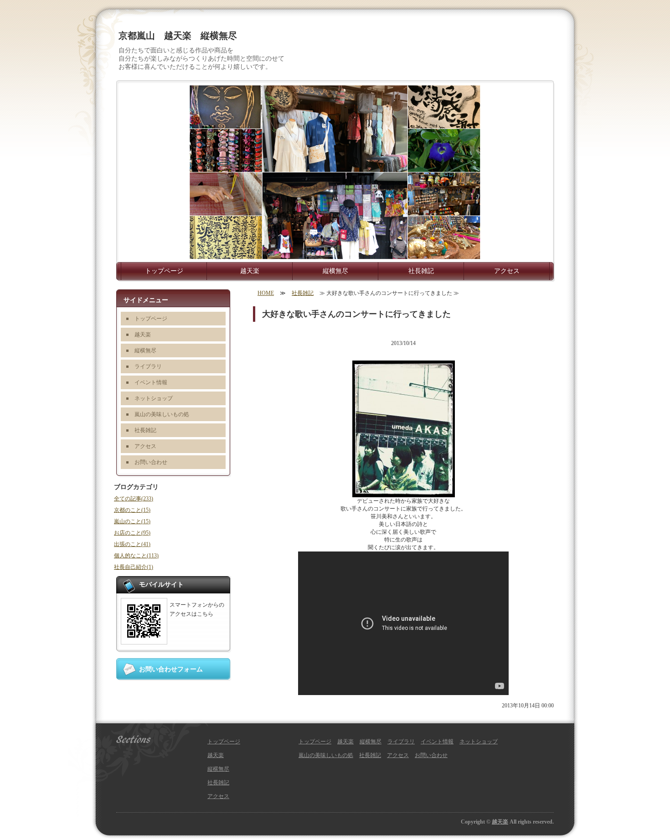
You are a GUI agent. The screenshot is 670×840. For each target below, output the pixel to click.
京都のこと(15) (132, 510)
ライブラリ (148, 366)
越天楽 (249, 271)
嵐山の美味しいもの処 (161, 414)
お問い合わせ (150, 462)
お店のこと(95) (132, 533)
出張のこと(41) (132, 544)
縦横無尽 (335, 271)
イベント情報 (150, 382)
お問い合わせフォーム (171, 669)
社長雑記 (421, 271)
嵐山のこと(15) (132, 521)
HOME (266, 293)
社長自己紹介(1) (133, 567)
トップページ (164, 271)
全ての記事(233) (133, 498)
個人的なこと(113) (136, 555)
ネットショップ (153, 398)
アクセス (507, 271)
